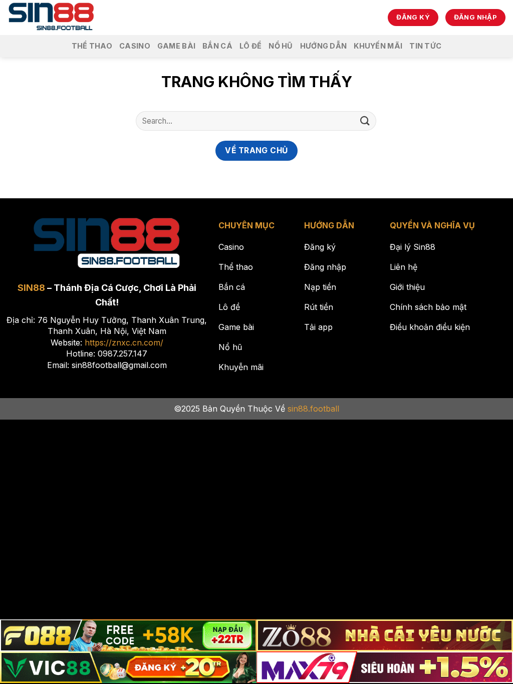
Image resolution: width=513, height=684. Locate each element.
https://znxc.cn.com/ (124, 342)
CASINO (134, 46)
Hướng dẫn (323, 46)
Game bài (176, 46)
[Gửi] (365, 121)
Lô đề (250, 46)
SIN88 (31, 287)
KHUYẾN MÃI (378, 46)
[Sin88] (51, 17)
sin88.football (313, 409)
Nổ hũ (281, 46)
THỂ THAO (92, 46)
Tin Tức (425, 46)
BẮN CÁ (217, 46)
